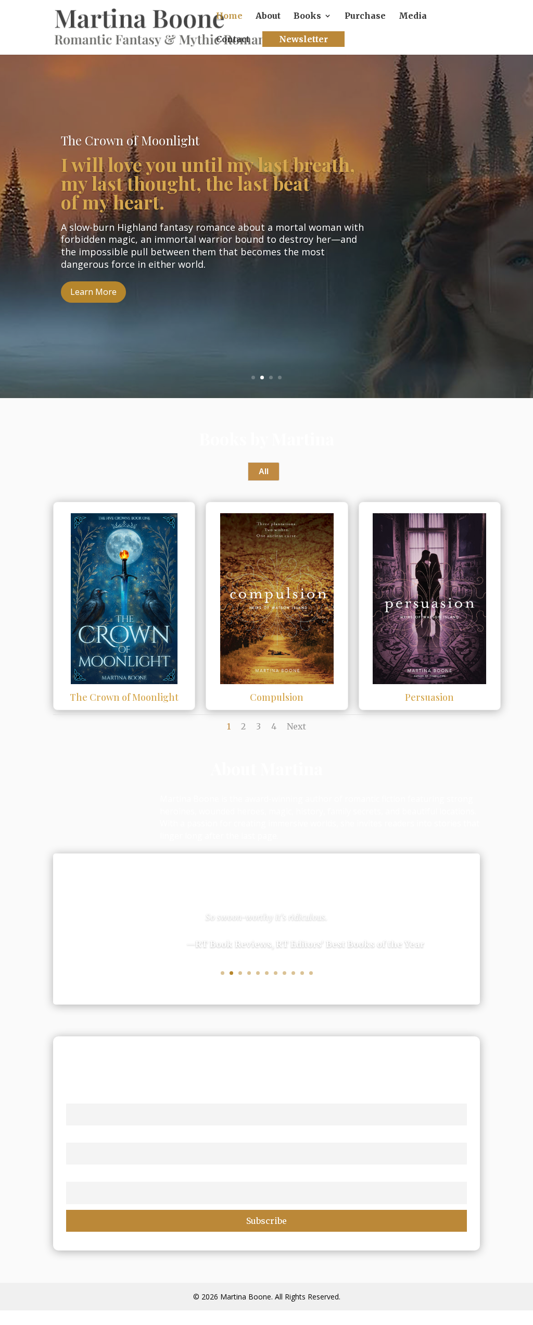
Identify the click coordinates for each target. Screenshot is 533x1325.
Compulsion (276, 697)
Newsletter (303, 39)
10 (302, 973)
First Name (87, 1096)
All (264, 471)
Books (307, 16)
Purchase (365, 16)
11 (311, 973)
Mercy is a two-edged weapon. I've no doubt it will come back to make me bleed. (189, 205)
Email (77, 1175)
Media (413, 16)
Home (229, 16)
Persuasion (429, 697)
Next (296, 726)
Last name (86, 1136)
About (268, 16)
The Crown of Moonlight (124, 697)
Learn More (93, 313)
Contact (232, 39)
